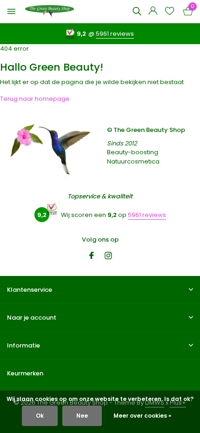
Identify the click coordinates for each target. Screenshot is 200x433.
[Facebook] (91, 256)
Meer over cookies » (142, 416)
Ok (40, 416)
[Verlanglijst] (169, 12)
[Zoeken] (137, 11)
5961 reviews (115, 33)
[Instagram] (108, 256)
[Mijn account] (152, 12)
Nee (82, 416)
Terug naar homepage (35, 98)
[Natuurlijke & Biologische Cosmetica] (49, 12)
